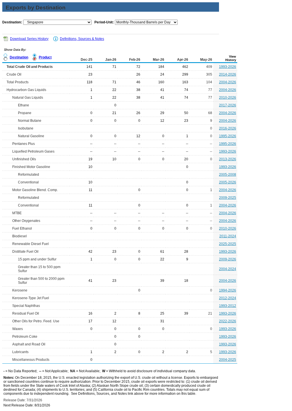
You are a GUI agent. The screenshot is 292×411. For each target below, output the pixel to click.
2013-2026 (227, 159)
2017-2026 (227, 105)
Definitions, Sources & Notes (82, 39)
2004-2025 (227, 360)
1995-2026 (227, 136)
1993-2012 (227, 306)
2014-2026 (227, 74)
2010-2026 (227, 98)
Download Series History (29, 39)
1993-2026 (227, 67)
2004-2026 (227, 82)
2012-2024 (227, 298)
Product (45, 57)
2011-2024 (227, 236)
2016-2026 (227, 128)
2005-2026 (227, 182)
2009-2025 (227, 198)
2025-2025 (227, 244)
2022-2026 (227, 321)
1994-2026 (227, 290)
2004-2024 (227, 269)
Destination (19, 57)
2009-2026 (227, 259)
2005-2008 (227, 175)
